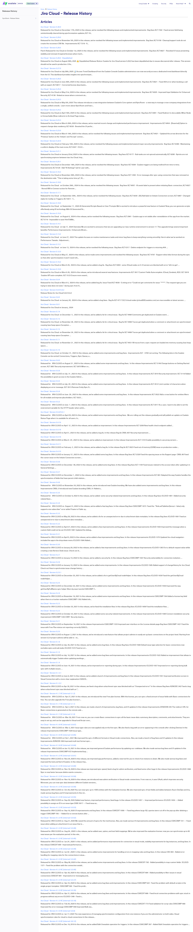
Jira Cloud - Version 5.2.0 (50, 631)
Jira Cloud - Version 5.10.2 (51, 262)
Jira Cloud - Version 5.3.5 (50, 492)
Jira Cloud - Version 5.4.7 (50, 472)
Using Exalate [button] (143, 4)
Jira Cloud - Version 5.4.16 (51, 436)
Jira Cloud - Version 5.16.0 (51, 203)
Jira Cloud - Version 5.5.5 (50, 381)
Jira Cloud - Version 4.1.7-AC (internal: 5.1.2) (58, 693)
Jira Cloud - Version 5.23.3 (51, 120)
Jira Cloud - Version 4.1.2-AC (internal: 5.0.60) (58, 766)
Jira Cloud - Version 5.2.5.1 (51, 572)
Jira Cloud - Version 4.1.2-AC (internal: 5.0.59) (58, 776)
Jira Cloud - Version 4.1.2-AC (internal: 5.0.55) (58, 797)
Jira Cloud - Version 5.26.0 (51, 78)
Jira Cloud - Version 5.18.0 (51, 182)
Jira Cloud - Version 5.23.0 (51, 130)
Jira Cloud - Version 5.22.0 (51, 140)
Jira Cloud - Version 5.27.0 (51, 68)
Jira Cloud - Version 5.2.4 (50, 593)
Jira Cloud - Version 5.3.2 (50, 523)
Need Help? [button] (180, 4)
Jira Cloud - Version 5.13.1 (51, 244)
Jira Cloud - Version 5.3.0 (50, 544)
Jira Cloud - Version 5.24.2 (51, 109)
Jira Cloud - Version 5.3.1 (50, 534)
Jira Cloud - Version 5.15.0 (51, 213)
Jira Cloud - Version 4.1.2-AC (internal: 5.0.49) (58, 828)
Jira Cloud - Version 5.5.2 (50, 401)
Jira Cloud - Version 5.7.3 (50, 318)
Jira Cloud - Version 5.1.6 (50, 641)
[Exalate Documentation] (13, 3)
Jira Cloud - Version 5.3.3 (50, 513)
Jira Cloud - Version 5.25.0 (51, 89)
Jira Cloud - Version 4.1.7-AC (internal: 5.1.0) (58, 714)
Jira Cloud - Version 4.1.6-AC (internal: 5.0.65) (58, 735)
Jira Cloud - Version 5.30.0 (51, 27)
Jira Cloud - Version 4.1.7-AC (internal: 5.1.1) (58, 703)
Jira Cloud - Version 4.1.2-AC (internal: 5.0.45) (58, 838)
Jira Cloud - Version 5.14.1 (51, 223)
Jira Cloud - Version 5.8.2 (50, 297)
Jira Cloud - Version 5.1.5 (50, 652)
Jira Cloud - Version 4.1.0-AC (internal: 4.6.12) (58, 921)
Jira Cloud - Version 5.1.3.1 (51, 672)
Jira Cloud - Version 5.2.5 (50, 582)
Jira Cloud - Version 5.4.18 (51, 429)
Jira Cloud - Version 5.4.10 (51, 451)
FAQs (171, 4)
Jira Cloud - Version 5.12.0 (51, 251)
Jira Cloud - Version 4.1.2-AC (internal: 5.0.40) (58, 869)
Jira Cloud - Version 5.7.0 (50, 350)
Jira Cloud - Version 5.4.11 (51, 444)
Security (163, 4)
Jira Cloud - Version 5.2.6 (50, 562)
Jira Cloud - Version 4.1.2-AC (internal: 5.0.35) (58, 890)
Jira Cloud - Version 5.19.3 (51, 172)
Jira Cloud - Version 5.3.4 (50, 503)
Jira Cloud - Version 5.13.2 (51, 234)
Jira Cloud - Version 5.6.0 (50, 360)
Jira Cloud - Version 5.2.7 (50, 554)
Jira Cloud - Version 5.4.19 (51, 422)
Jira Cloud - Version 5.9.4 (50, 279)
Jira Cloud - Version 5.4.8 (50, 461)
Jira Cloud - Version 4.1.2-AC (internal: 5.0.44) (58, 848)
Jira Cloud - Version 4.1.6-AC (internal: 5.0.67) (58, 724)
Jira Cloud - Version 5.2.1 (50, 621)
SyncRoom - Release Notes (10, 18)
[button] (32, 3)
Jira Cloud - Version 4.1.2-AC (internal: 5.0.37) (58, 880)
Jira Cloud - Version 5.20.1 (51, 161)
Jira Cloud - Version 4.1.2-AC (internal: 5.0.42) (58, 859)
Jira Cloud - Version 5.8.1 (50, 304)
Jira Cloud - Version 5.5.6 (50, 370)
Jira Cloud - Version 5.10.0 (51, 269)
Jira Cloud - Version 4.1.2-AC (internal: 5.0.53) (58, 807)
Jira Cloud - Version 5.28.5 (51, 47)
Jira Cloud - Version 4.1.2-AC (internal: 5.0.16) (58, 900)
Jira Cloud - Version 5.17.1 (51, 192)
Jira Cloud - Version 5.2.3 (50, 603)
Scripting (155, 4)
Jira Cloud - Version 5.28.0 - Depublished (56, 58)
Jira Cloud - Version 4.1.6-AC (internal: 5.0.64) (58, 745)
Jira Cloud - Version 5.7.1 (50, 339)
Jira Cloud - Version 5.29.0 (51, 37)
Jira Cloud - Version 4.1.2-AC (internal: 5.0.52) (58, 817)
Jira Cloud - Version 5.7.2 (50, 329)
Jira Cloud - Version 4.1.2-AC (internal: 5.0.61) (58, 755)
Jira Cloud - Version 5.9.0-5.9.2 (52, 289)
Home (42, 9)
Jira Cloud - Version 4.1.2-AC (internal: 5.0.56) (58, 786)
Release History (52, 9)
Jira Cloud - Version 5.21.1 (51, 151)
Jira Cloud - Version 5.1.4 (50, 662)
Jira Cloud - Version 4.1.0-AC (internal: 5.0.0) (58, 910)
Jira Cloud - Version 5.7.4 (50, 311)
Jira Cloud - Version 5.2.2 (50, 610)
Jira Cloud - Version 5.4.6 (50, 482)
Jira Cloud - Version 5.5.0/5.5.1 (53, 412)
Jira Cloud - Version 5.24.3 (51, 99)
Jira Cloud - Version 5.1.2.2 (51, 683)
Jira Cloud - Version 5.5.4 (50, 391)
